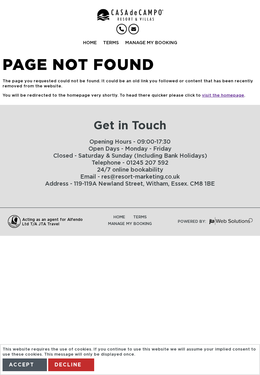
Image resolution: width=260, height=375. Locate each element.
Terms (111, 43)
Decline (68, 364)
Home (90, 43)
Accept (21, 364)
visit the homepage (223, 95)
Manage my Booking (151, 43)
